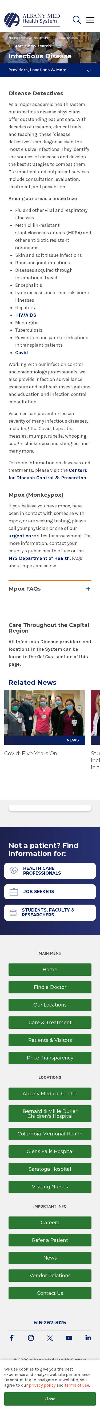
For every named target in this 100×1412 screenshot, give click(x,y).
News (50, 1258)
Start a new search (32, 46)
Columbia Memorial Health (50, 1134)
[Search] (77, 20)
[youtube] (69, 1338)
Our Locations (50, 1005)
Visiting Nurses (50, 1187)
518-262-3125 (50, 1323)
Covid (21, 352)
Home (13, 38)
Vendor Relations (50, 1276)
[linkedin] (88, 1338)
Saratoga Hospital (50, 1169)
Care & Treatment (35, 38)
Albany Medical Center (50, 1094)
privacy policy (42, 1385)
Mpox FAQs (25, 589)
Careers (50, 1223)
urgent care (22, 536)
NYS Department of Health (39, 558)
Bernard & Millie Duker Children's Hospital (50, 1113)
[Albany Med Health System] (32, 20)
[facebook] (12, 1338)
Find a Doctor (50, 987)
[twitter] (50, 1338)
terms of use (77, 1385)
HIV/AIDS (25, 315)
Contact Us (50, 1293)
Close (50, 1398)
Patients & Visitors (50, 1040)
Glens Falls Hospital (50, 1151)
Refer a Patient (50, 1240)
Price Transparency (50, 1058)
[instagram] (31, 1338)
